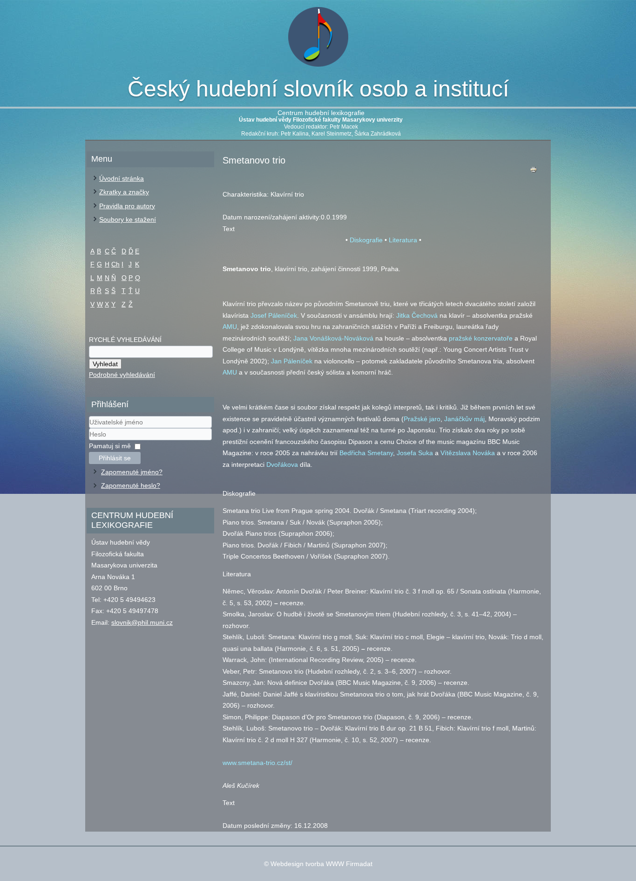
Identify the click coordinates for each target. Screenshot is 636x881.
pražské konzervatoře (481, 338)
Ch (115, 264)
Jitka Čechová (417, 315)
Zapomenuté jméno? (131, 472)
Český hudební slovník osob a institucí (318, 88)
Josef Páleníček (273, 315)
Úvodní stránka (121, 178)
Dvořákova (282, 464)
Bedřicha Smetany (366, 453)
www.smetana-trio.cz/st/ (257, 762)
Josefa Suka (415, 453)
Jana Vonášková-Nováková (333, 338)
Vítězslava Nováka (467, 453)
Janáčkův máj (464, 419)
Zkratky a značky (124, 192)
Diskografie (366, 240)
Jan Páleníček (291, 361)
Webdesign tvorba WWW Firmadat (321, 863)
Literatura (403, 240)
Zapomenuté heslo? (130, 485)
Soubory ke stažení (127, 219)
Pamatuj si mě (110, 446)
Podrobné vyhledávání (122, 374)
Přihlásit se (115, 458)
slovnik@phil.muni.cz (142, 622)
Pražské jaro (422, 419)
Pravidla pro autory (127, 206)
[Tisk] (533, 172)
